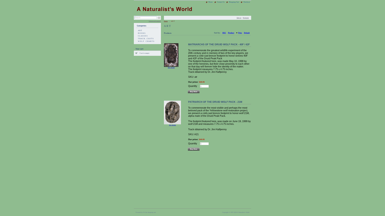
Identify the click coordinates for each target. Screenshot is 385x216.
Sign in (239, 18)
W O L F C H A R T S (146, 41)
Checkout (246, 2)
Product (231, 33)
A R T (140, 30)
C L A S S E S (142, 36)
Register (246, 18)
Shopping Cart (234, 2)
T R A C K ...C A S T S (145, 38)
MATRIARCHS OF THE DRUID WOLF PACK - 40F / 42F (219, 44)
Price (240, 33)
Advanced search (155, 21)
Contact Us (221, 2)
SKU (224, 33)
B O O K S (141, 33)
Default (247, 33)
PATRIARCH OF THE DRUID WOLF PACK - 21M (215, 102)
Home (210, 2)
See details (171, 67)
